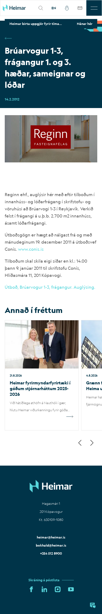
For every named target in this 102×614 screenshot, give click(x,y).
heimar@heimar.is (51, 537)
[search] (40, 8)
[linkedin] (44, 589)
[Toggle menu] (94, 8)
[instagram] (57, 589)
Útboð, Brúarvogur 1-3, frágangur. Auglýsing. (50, 287)
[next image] (91, 443)
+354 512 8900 (51, 553)
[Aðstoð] (93, 605)
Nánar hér (85, 23)
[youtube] (71, 589)
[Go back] (8, 39)
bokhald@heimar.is (51, 545)
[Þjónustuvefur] (79, 8)
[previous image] (80, 443)
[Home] (17, 8)
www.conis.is (31, 249)
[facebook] (31, 589)
